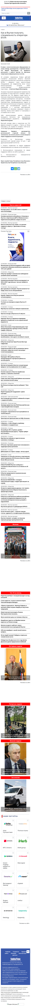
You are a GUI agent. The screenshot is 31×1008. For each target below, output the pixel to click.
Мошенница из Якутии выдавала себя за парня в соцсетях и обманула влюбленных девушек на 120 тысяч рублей (15, 267)
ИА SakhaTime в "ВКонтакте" (16, 25)
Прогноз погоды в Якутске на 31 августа (13, 313)
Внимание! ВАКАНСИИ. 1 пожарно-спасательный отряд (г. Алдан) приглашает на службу (15, 481)
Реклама (13, 953)
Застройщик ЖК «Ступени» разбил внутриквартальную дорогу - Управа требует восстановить (14, 431)
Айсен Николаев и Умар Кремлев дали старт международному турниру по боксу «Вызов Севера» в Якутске (14, 328)
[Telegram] (18, 168)
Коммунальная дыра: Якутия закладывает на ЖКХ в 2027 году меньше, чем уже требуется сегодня (15, 282)
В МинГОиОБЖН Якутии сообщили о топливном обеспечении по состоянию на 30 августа (14, 466)
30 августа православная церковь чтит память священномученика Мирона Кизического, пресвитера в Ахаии (15, 489)
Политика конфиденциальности (10, 967)
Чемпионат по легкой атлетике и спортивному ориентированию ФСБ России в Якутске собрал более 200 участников (15, 458)
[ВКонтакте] (12, 168)
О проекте (16, 951)
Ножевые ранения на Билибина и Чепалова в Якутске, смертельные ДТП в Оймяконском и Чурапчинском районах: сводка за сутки (15, 217)
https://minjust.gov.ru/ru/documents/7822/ (11, 997)
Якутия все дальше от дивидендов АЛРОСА (14, 506)
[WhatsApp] (15, 168)
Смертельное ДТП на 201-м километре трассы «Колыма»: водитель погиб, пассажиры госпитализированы (14, 350)
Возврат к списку (6, 201)
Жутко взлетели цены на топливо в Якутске (14, 617)
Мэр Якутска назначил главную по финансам (15, 308)
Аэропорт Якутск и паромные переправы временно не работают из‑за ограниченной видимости (14, 320)
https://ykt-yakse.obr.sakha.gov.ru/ (13, 128)
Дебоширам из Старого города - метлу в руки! (15, 451)
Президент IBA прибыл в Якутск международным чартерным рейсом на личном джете (13, 358)
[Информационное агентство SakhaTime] (18, 18)
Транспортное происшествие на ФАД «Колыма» (15, 418)
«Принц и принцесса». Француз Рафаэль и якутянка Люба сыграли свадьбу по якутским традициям (15, 607)
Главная (7, 951)
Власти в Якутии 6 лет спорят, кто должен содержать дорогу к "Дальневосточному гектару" (13, 226)
